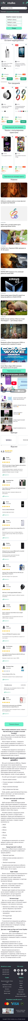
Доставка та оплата (7, 986)
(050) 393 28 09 (5, 972)
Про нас (21, 981)
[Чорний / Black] (23, 111)
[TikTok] (25, 970)
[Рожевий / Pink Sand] (18, 111)
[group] (8, 440)
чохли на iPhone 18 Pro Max (12, 11)
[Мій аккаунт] (23, 3)
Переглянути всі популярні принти (14, 176)
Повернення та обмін (7, 984)
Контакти (7, 989)
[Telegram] (18, 974)
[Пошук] (26, 8)
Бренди (21, 987)
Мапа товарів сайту (21, 994)
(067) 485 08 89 (5, 969)
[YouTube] (18, 970)
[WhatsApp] (22, 974)
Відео (21, 985)
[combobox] (14, 19)
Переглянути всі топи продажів (14, 127)
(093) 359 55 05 (5, 974)
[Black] (5, 111)
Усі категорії (21, 989)
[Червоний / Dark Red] (22, 111)
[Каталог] (1, 3)
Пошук (14, 28)
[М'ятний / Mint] (25, 111)
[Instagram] (22, 970)
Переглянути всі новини (14, 371)
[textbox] (14, 19)
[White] (6, 111)
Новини (21, 983)
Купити (10, 78)
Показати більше (14, 724)
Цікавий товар (7, 993)
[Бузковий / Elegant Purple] (20, 111)
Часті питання (7, 991)
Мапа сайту (21, 991)
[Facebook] (15, 970)
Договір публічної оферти (21, 996)
